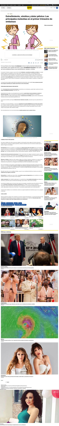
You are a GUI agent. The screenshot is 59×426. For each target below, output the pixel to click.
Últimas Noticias (3, 5)
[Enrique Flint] (2, 59)
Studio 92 (2, 385)
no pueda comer (27, 160)
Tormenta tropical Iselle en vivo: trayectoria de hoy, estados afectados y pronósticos (50, 184)
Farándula (1, 423)
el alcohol (5, 184)
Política (8, 5)
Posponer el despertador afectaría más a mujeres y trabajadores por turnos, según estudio (52, 59)
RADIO (54, 7)
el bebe (37, 72)
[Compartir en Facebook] (29, 63)
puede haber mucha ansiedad (30, 93)
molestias (9, 83)
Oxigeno (5, 385)
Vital (8, 13)
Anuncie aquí (23, 387)
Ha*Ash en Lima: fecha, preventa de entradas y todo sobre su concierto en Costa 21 (50, 198)
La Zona (8, 385)
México (45, 182)
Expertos (11, 13)
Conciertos (46, 196)
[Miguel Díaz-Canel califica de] (51, 205)
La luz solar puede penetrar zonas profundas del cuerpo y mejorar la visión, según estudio (53, 55)
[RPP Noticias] (29, 7)
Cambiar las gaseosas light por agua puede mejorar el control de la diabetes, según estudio (52, 68)
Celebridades (47, 167)
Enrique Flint (6, 59)
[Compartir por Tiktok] (31, 63)
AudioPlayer (22, 385)
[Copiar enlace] (38, 63)
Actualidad (11, 5)
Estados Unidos (47, 152)
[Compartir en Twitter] (36, 63)
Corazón (11, 385)
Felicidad (14, 385)
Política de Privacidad (17, 387)
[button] (23, 5)
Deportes (14, 5)
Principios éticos (29, 387)
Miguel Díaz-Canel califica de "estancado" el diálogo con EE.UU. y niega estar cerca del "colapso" (51, 213)
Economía (19, 5)
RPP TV (52, 7)
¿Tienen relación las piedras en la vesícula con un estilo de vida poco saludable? (53, 63)
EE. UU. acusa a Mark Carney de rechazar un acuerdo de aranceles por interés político (50, 154)
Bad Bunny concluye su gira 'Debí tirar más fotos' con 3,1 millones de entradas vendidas (51, 169)
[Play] (57, 8)
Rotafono (25, 385)
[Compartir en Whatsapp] (34, 63)
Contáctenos (3, 387)
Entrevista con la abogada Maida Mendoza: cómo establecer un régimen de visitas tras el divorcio (53, 51)
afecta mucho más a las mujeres (28, 147)
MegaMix (18, 385)
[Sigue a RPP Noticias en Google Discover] (41, 63)
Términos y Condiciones (9, 387)
